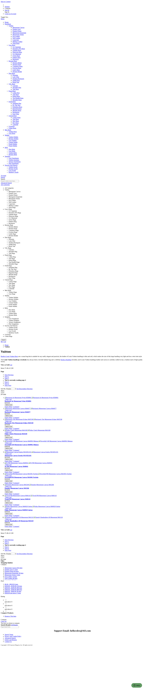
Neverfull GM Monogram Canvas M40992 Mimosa (22, 445)
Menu (2, 19)
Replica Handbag (66, 360)
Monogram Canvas (13, 568)
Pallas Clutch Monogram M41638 (16, 434)
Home (7, 345)
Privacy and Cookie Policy (13, 636)
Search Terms (9, 634)
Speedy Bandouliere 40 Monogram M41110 (19, 521)
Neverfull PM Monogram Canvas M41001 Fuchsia (21, 477)
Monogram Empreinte (14, 573)
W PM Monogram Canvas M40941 (16, 466)
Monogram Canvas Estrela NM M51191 (18, 455)
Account (3, 175)
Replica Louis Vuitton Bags (9, 356)
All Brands (14, 625)
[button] (8, 399)
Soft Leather (11, 578)
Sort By (3, 389)
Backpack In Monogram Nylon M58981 (18, 401)
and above (13, 593)
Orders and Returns (11, 640)
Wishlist (7, 7)
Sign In (7, 10)
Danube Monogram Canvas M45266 (17, 488)
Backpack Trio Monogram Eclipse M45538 (19, 423)
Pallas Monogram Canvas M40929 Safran (19, 510)
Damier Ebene (12, 571)
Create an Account (10, 14)
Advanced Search (6, 183)
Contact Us (8, 641)
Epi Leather (11, 577)
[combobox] (10, 181)
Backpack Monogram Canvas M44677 (17, 412)
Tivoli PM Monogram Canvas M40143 (17, 499)
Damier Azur (11, 569)
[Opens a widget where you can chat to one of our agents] (136, 685)
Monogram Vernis (12, 575)
